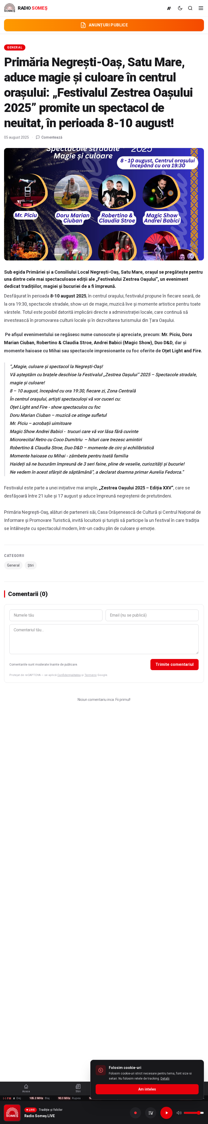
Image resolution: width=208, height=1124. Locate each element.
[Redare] (166, 1113)
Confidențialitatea (69, 675)
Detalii (165, 1078)
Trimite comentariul (174, 664)
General (14, 47)
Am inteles (147, 1089)
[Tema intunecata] (180, 8)
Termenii (90, 675)
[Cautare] (190, 8)
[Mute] (179, 1112)
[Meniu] (201, 8)
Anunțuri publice (108, 25)
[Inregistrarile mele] (150, 1112)
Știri (31, 565)
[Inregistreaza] (135, 1112)
